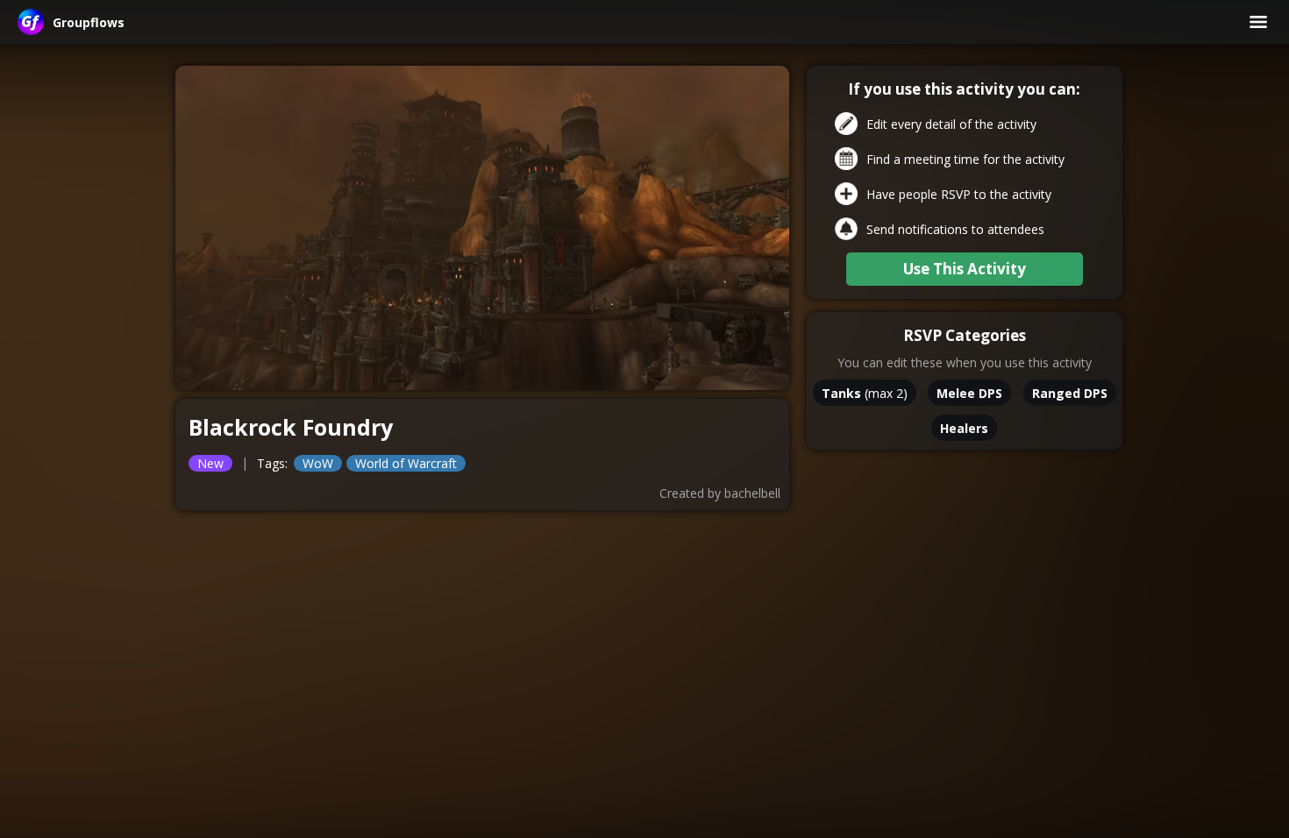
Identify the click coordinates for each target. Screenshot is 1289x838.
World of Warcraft (406, 463)
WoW (318, 463)
